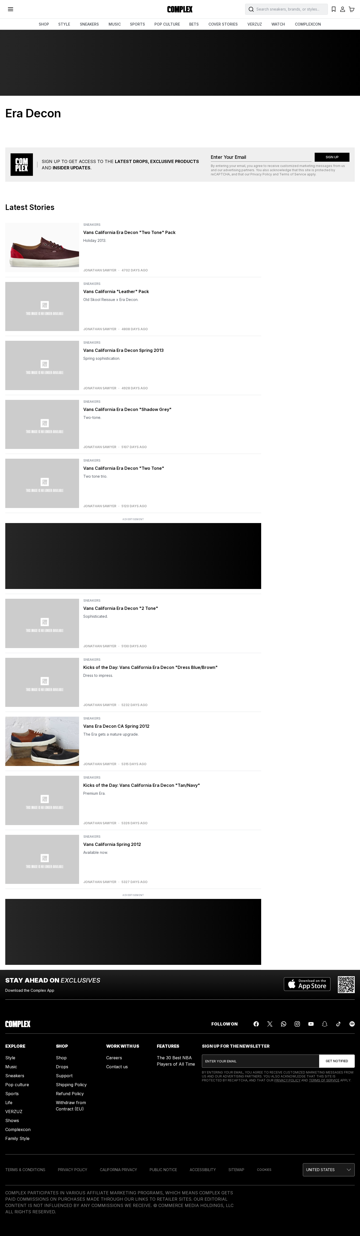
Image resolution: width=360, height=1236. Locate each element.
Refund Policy (70, 1093)
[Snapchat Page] (324, 1024)
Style (10, 1057)
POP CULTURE (167, 24)
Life (8, 1102)
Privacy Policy (261, 174)
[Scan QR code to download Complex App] (346, 984)
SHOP (44, 24)
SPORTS (137, 24)
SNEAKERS (89, 24)
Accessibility (203, 1169)
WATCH (278, 24)
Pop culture (17, 1084)
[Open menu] (10, 9)
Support (64, 1075)
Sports (12, 1093)
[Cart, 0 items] (351, 9)
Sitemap (236, 1169)
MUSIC (115, 24)
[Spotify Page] (352, 1024)
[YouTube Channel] (311, 1024)
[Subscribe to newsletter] (337, 1061)
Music (11, 1066)
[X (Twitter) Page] (270, 1024)
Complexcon (18, 1129)
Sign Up (332, 157)
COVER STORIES (223, 24)
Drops (62, 1066)
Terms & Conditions (25, 1169)
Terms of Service (292, 174)
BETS (194, 24)
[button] (329, 1169)
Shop (61, 1057)
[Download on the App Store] (307, 984)
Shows (12, 1120)
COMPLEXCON (308, 24)
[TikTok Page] (338, 1024)
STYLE (64, 24)
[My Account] (342, 9)
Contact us (117, 1066)
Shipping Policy (71, 1084)
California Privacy (118, 1169)
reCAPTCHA (220, 174)
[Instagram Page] (297, 1024)
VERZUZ (254, 24)
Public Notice (163, 1169)
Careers (114, 1057)
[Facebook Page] (256, 1024)
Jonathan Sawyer (99, 270)
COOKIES (264, 1170)
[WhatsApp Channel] (283, 1024)
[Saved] (333, 9)
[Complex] (180, 9)
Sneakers (14, 1075)
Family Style (17, 1138)
